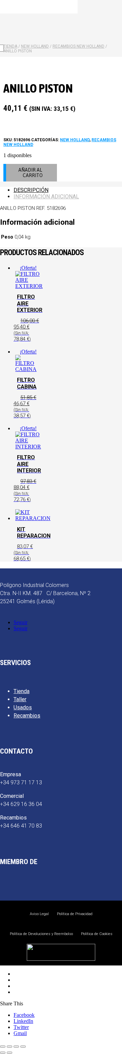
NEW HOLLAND (74, 140)
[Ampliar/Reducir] (2, 1047)
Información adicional (46, 196)
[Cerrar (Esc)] (23, 1047)
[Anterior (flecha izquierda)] (2, 1053)
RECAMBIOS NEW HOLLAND (78, 46)
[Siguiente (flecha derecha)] (9, 1053)
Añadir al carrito (30, 172)
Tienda (21, 691)
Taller (20, 699)
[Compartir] (16, 1047)
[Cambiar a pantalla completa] (9, 1047)
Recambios (27, 715)
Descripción (31, 190)
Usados (23, 707)
